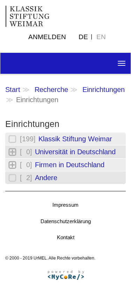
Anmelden (47, 37)
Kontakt (65, 237)
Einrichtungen (103, 89)
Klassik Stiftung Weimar (75, 139)
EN (101, 37)
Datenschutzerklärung (66, 221)
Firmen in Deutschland (69, 165)
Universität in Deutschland (75, 152)
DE (83, 37)
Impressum (65, 205)
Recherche (51, 89)
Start (12, 89)
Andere (46, 178)
